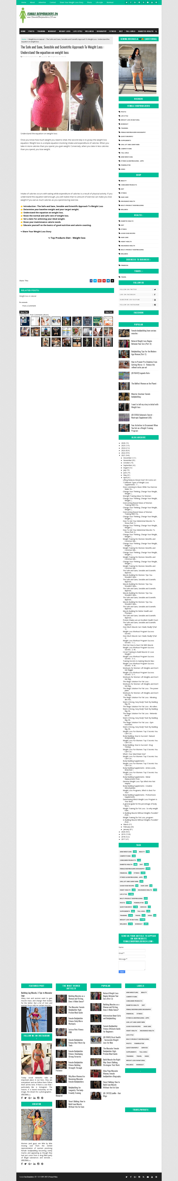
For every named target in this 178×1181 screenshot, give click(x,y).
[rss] (143, 2)
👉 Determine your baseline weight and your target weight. (50, 209)
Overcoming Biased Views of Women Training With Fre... (137, 504)
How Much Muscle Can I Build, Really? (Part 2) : (140, 637)
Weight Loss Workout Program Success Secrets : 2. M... (138, 648)
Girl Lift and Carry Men (130, 144)
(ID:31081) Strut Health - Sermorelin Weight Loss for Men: (112, 1040)
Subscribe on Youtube (130, 299)
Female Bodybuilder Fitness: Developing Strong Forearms (76, 1054)
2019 (123, 834)
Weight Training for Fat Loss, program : (138, 817)
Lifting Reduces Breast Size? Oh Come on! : (140, 480)
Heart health (126, 241)
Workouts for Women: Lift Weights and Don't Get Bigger (140, 669)
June (125, 473)
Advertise (42, 2)
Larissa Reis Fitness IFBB (76, 1031)
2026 (123, 443)
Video (123, 169)
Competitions (126, 149)
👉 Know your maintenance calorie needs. (41, 222)
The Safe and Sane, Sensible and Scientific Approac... (139, 571)
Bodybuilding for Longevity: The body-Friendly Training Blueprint (70, 1091)
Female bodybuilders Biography (133, 132)
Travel (123, 277)
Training (41, 31)
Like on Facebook (127, 294)
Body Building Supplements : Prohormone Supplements (139, 796)
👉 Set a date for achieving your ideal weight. (43, 219)
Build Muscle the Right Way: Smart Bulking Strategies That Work (111, 1062)
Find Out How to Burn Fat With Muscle (138, 645)
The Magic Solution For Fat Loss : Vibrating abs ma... (140, 698)
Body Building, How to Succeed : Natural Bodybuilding (139, 737)
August (126, 468)
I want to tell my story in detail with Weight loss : (144, 406)
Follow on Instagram (129, 305)
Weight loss (64, 31)
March (126, 824)
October (126, 463)
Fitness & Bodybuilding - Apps (132, 161)
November (127, 460)
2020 (123, 832)
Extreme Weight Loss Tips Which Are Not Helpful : (139, 782)
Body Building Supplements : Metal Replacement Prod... (136, 778)
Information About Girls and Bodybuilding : (112, 1017)
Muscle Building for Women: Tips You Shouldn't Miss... (137, 585)
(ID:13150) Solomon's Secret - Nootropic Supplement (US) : (142, 416)
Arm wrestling (127, 157)
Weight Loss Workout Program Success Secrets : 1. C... (138, 641)
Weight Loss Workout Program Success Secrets (138, 632)
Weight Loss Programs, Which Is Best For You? (139, 791)
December (127, 458)
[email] (148, 2)
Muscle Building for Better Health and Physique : (137, 612)
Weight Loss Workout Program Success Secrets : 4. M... (138, 664)
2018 (123, 837)
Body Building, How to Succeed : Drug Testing (138, 746)
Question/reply (127, 136)
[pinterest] (156, 2)
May (125, 475)
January (126, 829)
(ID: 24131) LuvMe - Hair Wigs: (112, 1094)
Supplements (126, 140)
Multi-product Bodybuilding (132, 205)
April (125, 477)
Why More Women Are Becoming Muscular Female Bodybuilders (77, 1079)
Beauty (123, 181)
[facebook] (131, 2)
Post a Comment (29, 306)
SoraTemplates (29, 1176)
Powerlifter (126, 165)
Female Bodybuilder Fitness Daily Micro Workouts (76, 1021)
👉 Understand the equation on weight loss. (42, 212)
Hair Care (124, 197)
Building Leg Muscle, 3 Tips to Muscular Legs (36, 994)
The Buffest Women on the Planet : (144, 383)
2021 (123, 455)
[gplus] (135, 2)
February (127, 827)
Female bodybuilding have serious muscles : (143, 332)
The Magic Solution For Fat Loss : (136, 681)
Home (23, 2)
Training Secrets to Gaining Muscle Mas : (139, 661)
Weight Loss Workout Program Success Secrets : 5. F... (138, 673)
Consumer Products (129, 185)
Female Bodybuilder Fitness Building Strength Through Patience (69, 1066)
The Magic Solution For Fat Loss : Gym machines (138, 723)
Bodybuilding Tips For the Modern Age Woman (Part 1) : (143, 353)
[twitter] (126, 2)
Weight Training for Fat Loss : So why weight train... (140, 809)
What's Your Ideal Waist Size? (134, 754)
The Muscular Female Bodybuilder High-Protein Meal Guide (76, 1010)
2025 (123, 445)
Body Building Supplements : (134, 761)
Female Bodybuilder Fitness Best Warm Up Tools (77, 1042)
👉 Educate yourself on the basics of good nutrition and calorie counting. (56, 225)
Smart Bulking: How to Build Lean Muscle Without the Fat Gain (77, 1104)
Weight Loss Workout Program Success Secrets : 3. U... (138, 657)
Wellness (89, 31)
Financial (124, 265)
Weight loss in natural (36, 39)
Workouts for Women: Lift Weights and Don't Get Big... (140, 678)
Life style (99, 2)
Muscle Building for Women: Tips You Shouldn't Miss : (137, 576)
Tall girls (130, 31)
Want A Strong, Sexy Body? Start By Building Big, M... (140, 703)
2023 (123, 450)
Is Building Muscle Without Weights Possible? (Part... (140, 814)
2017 (123, 839)
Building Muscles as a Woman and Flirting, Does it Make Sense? (77, 999)
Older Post (108, 312)
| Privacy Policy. (53, 1176)
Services (143, 907)
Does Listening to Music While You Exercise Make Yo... (140, 488)
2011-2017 (44, 1176)
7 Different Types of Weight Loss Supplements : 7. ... (136, 483)
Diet (121, 31)
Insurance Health (128, 201)
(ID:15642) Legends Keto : (140, 373)
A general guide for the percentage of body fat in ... (140, 805)
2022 (123, 453)
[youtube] (152, 2)
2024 (123, 448)
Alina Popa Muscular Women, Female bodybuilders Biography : (112, 1073)
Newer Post (24, 312)
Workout (110, 2)
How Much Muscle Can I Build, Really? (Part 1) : (140, 628)
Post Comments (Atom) (39, 315)
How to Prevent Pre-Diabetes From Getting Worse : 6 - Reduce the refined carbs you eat (144, 364)
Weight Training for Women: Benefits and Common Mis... (139, 540)
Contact (53, 2)
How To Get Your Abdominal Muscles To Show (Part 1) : (139, 522)
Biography (101, 31)
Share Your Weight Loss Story (71, 2)
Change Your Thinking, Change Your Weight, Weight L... (140, 492)
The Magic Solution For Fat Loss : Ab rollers (140, 706)
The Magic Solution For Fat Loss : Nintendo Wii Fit (140, 714)
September (127, 465)
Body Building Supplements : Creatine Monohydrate (137, 787)
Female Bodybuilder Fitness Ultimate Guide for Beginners (111, 1029)
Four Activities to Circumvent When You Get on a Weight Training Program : (144, 428)
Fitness (112, 31)
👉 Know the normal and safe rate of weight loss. (45, 215)
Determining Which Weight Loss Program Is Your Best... (140, 800)
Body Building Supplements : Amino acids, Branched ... (139, 769)
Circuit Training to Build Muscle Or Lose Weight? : (138, 653)
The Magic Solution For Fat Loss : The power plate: (140, 689)
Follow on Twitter (128, 289)
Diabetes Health (145, 31)
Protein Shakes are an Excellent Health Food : (141, 620)
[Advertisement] (66, 171)
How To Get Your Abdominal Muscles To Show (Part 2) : (139, 531)
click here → (26, 1094)
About (32, 2)
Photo (89, 2)
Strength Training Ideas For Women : (137, 496)
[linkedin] (34, 1098)
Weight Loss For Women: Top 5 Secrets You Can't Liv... (140, 732)
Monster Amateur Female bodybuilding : (140, 395)
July (125, 470)
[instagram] (139, 2)
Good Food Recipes (128, 233)
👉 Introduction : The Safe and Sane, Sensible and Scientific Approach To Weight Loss (62, 206)
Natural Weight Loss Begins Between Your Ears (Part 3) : (141, 342)
